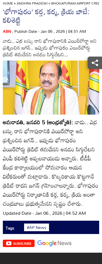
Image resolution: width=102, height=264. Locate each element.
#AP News (36, 227)
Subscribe (22, 243)
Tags (10, 228)
